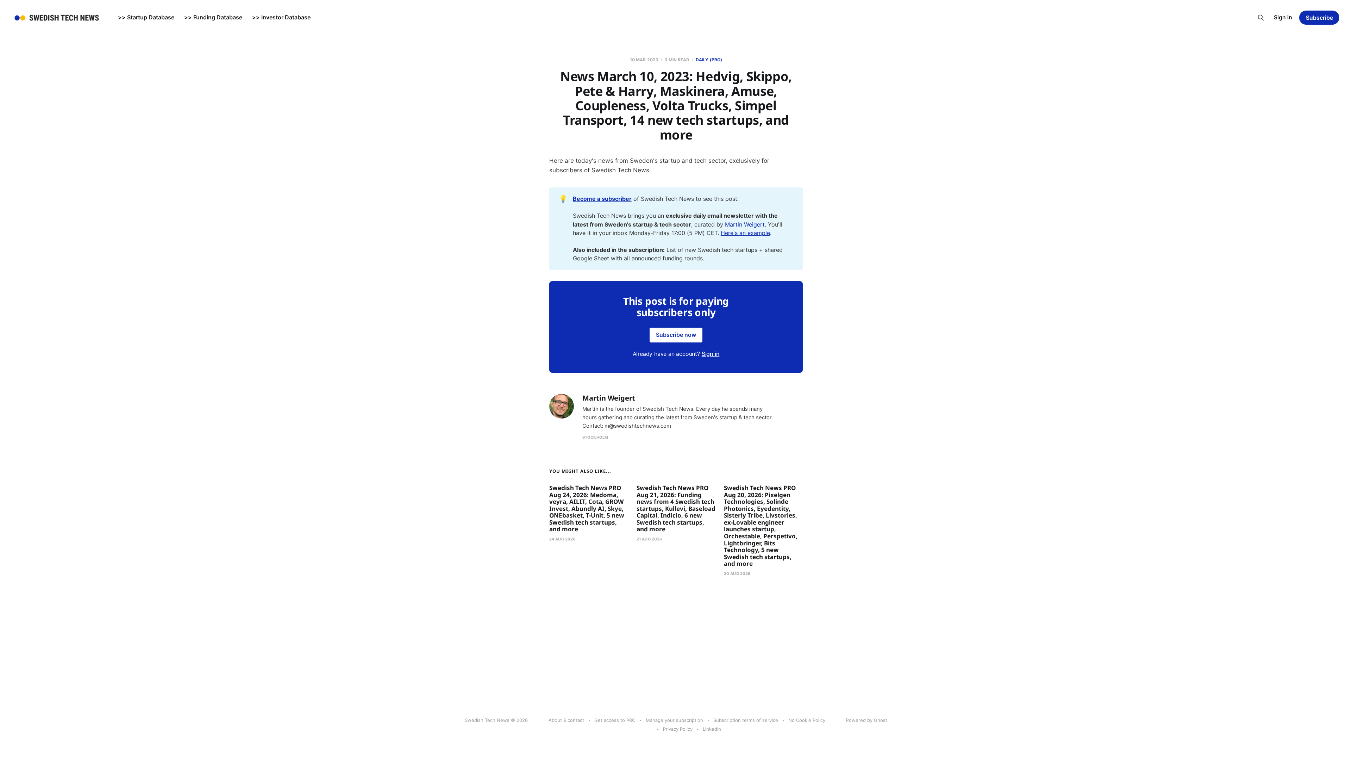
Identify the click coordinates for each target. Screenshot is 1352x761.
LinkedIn (712, 729)
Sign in (1283, 17)
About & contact (566, 720)
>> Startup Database (146, 17)
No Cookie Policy (806, 720)
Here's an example (745, 232)
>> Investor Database (281, 17)
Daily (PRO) (709, 59)
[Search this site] (1261, 17)
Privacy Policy (678, 729)
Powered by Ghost (866, 720)
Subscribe (1319, 17)
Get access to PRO (615, 720)
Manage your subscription (674, 720)
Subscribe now (676, 334)
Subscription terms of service (745, 720)
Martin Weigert (745, 224)
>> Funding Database (213, 17)
